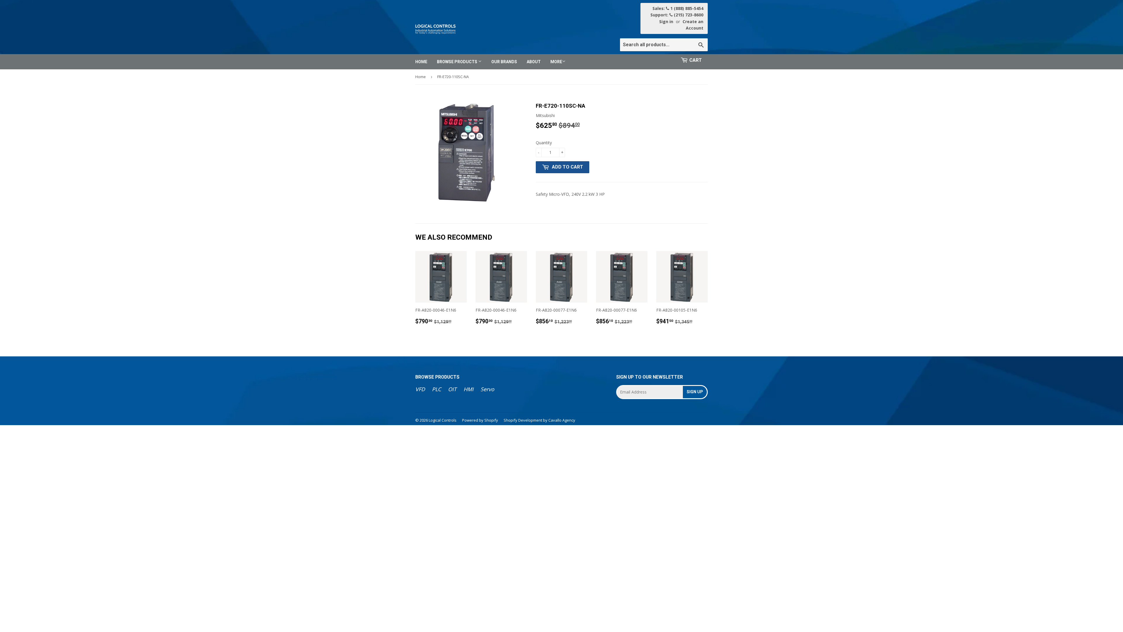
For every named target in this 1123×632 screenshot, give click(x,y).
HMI (468, 389)
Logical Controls (443, 420)
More (556, 61)
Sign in (666, 21)
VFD (420, 389)
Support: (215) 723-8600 (676, 15)
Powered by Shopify (480, 420)
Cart (695, 60)
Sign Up (695, 391)
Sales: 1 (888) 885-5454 (677, 8)
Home (421, 61)
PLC (436, 389)
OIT (452, 389)
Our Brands (504, 61)
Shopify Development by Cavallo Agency (539, 420)
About (534, 61)
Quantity (544, 142)
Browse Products (457, 61)
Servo (487, 389)
